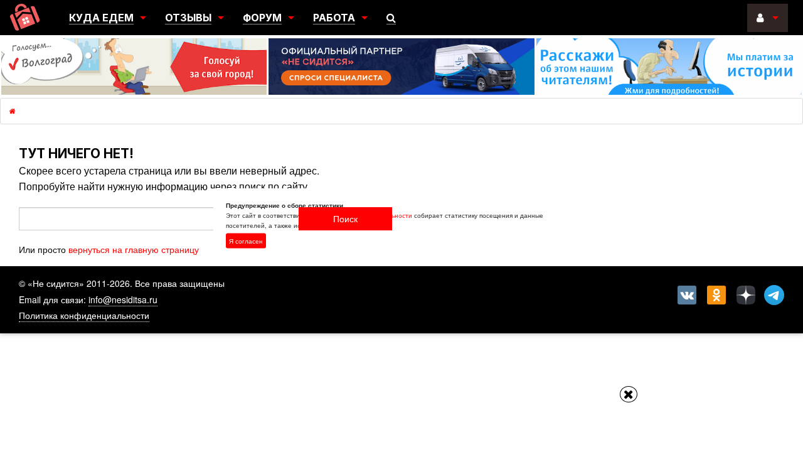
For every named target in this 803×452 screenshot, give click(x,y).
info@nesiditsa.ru (122, 299)
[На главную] (25, 17)
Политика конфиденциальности (84, 315)
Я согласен (246, 241)
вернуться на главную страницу (133, 249)
